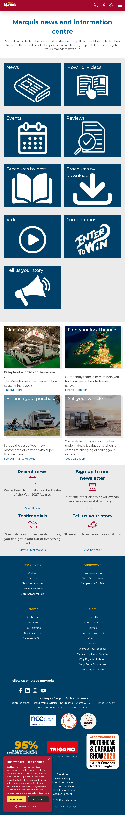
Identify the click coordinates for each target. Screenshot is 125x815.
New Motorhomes (32, 583)
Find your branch (76, 389)
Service (93, 627)
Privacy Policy (62, 778)
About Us (92, 617)
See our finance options (19, 458)
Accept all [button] (16, 799)
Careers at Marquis (92, 622)
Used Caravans (32, 633)
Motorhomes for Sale (32, 593)
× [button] (48, 759)
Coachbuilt (32, 578)
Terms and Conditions (62, 786)
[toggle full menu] (119, 5)
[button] (28, 806)
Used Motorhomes (32, 588)
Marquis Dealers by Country (92, 654)
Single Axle (32, 617)
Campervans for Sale (92, 583)
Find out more (13, 389)
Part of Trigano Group (62, 790)
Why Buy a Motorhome (92, 659)
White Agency (67, 806)
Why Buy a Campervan (92, 664)
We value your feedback (92, 648)
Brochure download (93, 633)
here (99, 45)
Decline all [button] (38, 799)
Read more (43, 792)
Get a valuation (75, 458)
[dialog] (27, 784)
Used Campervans (92, 578)
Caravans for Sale (32, 638)
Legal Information (62, 782)
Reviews (92, 638)
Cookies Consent (62, 793)
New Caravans (32, 627)
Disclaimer (63, 774)
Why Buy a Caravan (93, 669)
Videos (93, 643)
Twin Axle (32, 622)
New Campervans (93, 573)
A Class (32, 573)
